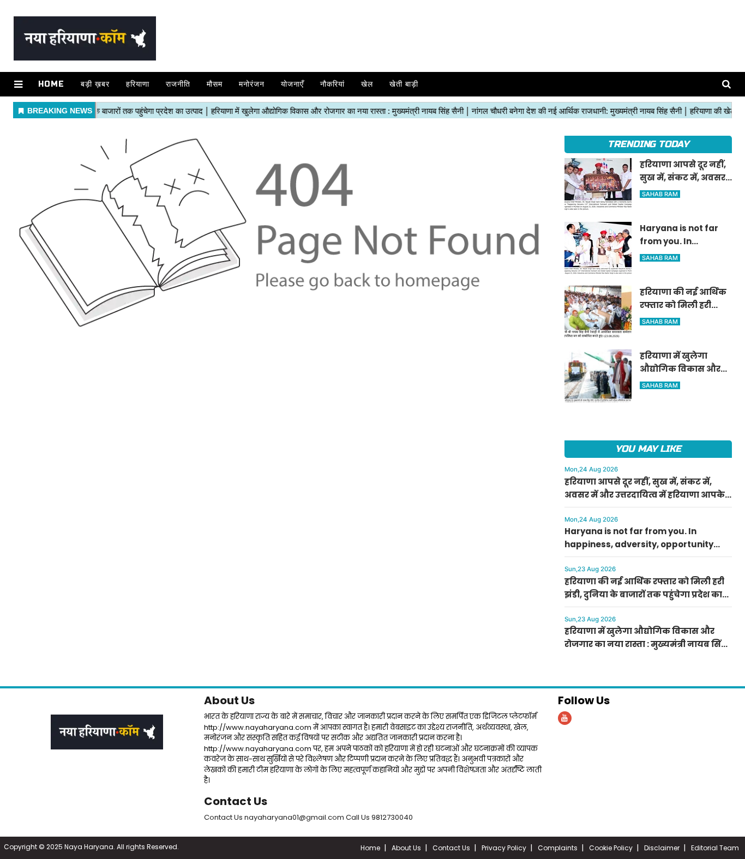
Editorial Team (715, 847)
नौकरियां (332, 84)
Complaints (558, 847)
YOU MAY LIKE (648, 449)
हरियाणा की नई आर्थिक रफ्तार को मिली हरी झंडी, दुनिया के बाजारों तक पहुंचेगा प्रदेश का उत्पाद (644, 594)
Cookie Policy (611, 847)
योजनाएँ (292, 84)
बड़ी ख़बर (95, 84)
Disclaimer (662, 847)
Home (51, 84)
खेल (367, 84)
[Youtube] (565, 718)
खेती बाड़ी (403, 84)
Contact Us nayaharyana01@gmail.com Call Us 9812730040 (308, 817)
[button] (18, 84)
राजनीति (178, 84)
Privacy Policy (504, 847)
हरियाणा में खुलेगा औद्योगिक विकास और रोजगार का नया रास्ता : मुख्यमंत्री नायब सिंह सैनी (645, 644)
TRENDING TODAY (648, 144)
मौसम (215, 84)
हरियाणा (137, 84)
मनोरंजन (252, 84)
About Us (229, 700)
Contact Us (235, 801)
